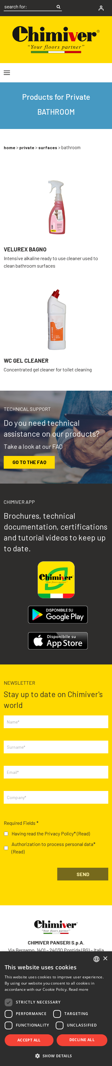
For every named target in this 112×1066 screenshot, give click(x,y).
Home (9, 147)
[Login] (101, 8)
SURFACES (47, 147)
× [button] (105, 958)
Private (26, 147)
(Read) (83, 833)
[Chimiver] (56, 39)
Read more (79, 989)
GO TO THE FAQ (29, 462)
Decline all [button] (82, 1039)
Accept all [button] (29, 1040)
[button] (56, 1056)
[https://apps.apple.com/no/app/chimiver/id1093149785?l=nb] (58, 641)
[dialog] (56, 1008)
